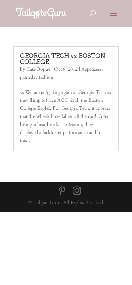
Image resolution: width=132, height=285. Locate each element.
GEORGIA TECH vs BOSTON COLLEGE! (62, 59)
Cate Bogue (38, 69)
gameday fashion (36, 77)
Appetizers (91, 69)
